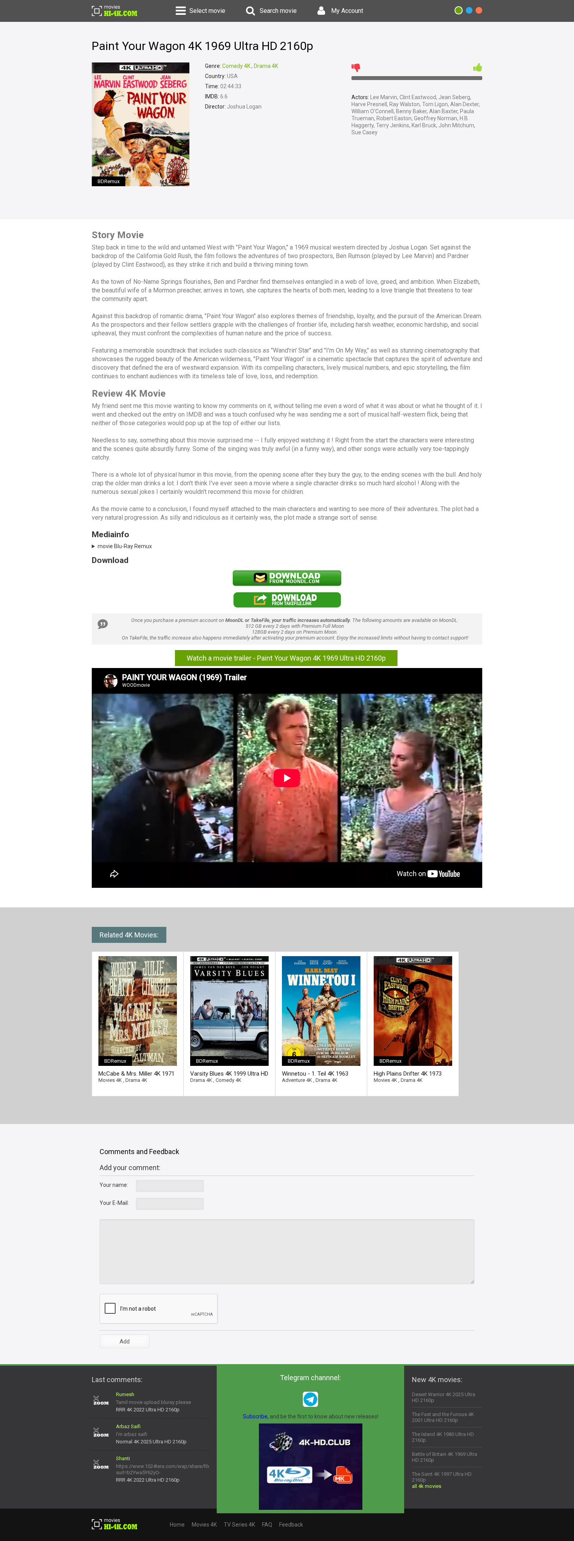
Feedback (291, 1524)
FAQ (267, 1524)
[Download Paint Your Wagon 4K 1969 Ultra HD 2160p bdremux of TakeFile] (287, 606)
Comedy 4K (236, 66)
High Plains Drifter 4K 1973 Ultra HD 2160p (408, 1074)
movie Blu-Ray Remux (125, 546)
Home (177, 1524)
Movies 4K (110, 1080)
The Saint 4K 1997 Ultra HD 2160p (442, 1477)
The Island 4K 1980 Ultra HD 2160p (443, 1437)
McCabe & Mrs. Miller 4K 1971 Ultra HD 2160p (136, 1074)
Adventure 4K (297, 1080)
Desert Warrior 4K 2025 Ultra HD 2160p (443, 1397)
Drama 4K (266, 66)
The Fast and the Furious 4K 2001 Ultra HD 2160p (443, 1417)
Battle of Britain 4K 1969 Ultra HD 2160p (444, 1457)
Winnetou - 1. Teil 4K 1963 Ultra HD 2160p (315, 1074)
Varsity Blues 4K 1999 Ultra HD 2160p (229, 1074)
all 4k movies (426, 1486)
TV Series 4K (239, 1524)
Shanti (123, 1458)
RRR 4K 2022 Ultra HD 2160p (148, 1410)
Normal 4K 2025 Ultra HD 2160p (151, 1442)
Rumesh (125, 1394)
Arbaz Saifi (128, 1426)
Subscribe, (256, 1416)
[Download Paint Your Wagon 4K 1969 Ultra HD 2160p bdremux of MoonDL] (287, 584)
